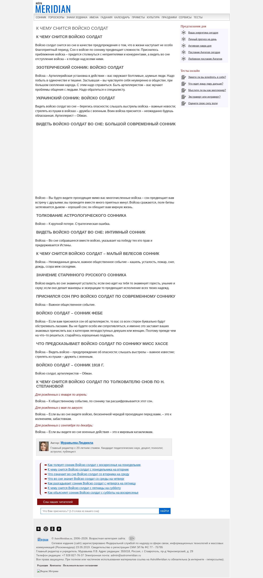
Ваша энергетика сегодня (203, 32)
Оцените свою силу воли (203, 103)
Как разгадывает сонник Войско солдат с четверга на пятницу (92, 483)
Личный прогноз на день (202, 39)
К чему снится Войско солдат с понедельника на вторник (88, 469)
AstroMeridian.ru (63, 538)
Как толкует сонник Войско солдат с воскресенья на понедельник (94, 465)
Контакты (55, 565)
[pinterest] (46, 530)
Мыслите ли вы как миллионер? (207, 90)
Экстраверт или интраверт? (204, 96)
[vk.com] (38, 530)
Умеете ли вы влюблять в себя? (207, 77)
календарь (122, 17)
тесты (198, 17)
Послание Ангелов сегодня (204, 52)
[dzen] (59, 530)
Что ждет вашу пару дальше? (205, 83)
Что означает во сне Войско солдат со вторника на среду (88, 474)
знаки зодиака (76, 17)
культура (153, 17)
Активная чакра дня (199, 45)
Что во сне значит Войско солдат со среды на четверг (86, 478)
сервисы (185, 17)
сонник (41, 17)
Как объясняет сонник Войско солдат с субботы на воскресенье (93, 492)
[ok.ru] (52, 530)
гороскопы (56, 17)
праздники (169, 17)
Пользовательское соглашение (80, 565)
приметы (138, 17)
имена (94, 17)
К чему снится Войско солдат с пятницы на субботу (84, 488)
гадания (106, 17)
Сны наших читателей (58, 501)
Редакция (42, 565)
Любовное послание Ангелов (205, 58)
